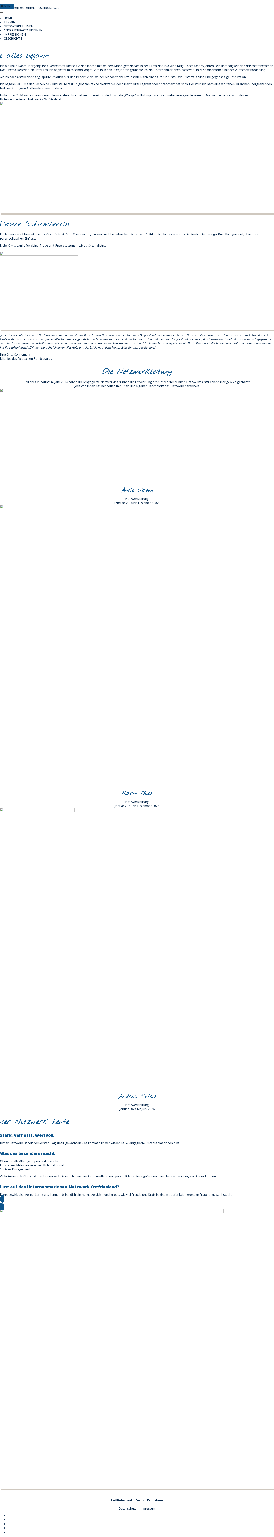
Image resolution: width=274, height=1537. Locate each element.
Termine (10, 22)
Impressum (147, 1508)
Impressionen (15, 34)
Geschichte (13, 39)
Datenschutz (127, 1508)
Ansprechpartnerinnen (23, 30)
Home (8, 18)
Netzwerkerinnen (18, 26)
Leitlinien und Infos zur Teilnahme (137, 1500)
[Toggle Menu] (1, 12)
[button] (137, 1202)
